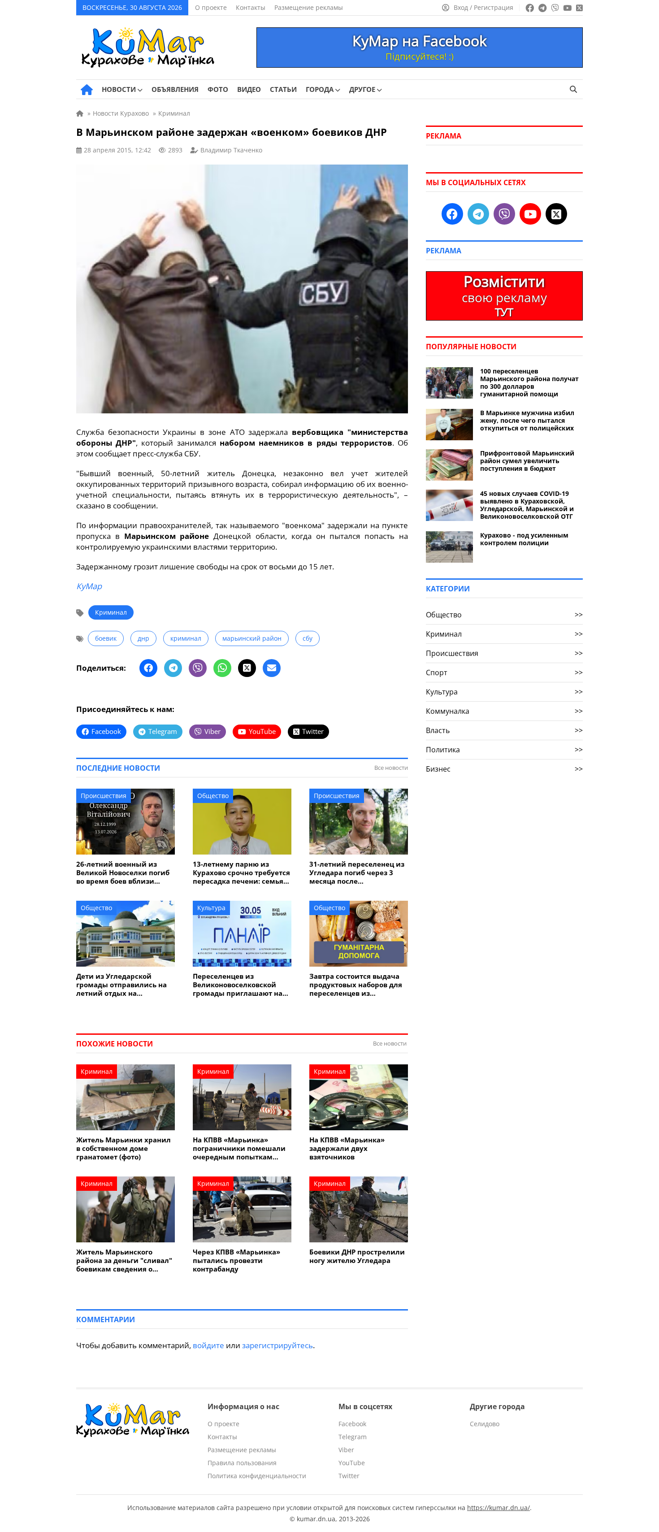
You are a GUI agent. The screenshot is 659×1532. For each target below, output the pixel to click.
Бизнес (504, 769)
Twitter (349, 1475)
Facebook (352, 1423)
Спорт (504, 672)
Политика (504, 750)
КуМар (89, 586)
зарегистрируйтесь (277, 1345)
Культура (211, 907)
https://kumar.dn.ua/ (498, 1507)
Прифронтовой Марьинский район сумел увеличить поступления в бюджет (527, 460)
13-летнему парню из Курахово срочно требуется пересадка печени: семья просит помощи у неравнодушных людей (241, 872)
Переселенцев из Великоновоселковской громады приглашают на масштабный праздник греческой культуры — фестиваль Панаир (237, 985)
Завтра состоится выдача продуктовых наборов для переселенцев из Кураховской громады (355, 985)
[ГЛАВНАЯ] (87, 89)
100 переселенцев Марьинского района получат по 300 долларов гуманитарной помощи (529, 382)
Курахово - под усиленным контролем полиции (524, 539)
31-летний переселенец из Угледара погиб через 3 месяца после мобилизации (356, 872)
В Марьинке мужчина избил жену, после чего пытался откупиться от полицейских (527, 420)
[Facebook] (148, 668)
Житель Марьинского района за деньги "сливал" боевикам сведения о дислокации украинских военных (124, 1260)
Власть (504, 730)
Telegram (352, 1436)
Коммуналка (504, 711)
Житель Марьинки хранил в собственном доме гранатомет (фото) (123, 1148)
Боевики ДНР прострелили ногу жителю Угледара (357, 1256)
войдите (208, 1345)
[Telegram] (173, 668)
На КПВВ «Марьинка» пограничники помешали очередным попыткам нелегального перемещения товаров (239, 1148)
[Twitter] (247, 668)
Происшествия (103, 795)
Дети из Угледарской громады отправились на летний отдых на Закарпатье (121, 985)
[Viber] (198, 668)
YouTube (351, 1462)
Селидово (484, 1423)
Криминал (111, 612)
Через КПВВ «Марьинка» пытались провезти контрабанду (236, 1260)
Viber (346, 1449)
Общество (213, 795)
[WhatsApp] (222, 668)
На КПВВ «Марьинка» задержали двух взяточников (347, 1148)
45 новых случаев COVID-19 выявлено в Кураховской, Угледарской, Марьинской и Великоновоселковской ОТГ (527, 505)
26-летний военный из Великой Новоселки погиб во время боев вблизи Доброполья (122, 872)
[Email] (272, 668)
